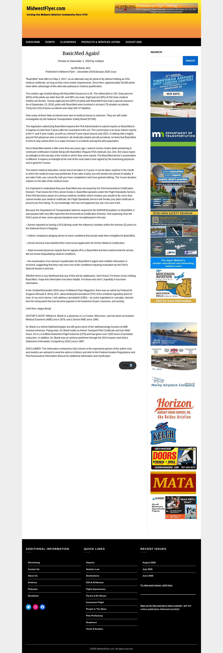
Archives (32, 582)
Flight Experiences (95, 589)
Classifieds (68, 42)
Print (126, 365)
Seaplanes (91, 622)
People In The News (96, 609)
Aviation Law (92, 569)
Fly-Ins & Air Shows (96, 596)
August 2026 (134, 42)
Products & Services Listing (100, 42)
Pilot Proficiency (94, 615)
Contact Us (33, 569)
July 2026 (147, 569)
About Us (33, 576)
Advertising (34, 562)
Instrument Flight (95, 602)
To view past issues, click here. (156, 585)
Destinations (92, 576)
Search (156, 52)
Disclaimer (33, 596)
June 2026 (148, 576)
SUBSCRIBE (33, 42)
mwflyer (99, 61)
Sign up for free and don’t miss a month (161, 605)
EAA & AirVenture (95, 582)
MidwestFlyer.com (46, 8)
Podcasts (33, 589)
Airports (90, 562)
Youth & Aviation (94, 629)
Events (50, 42)
